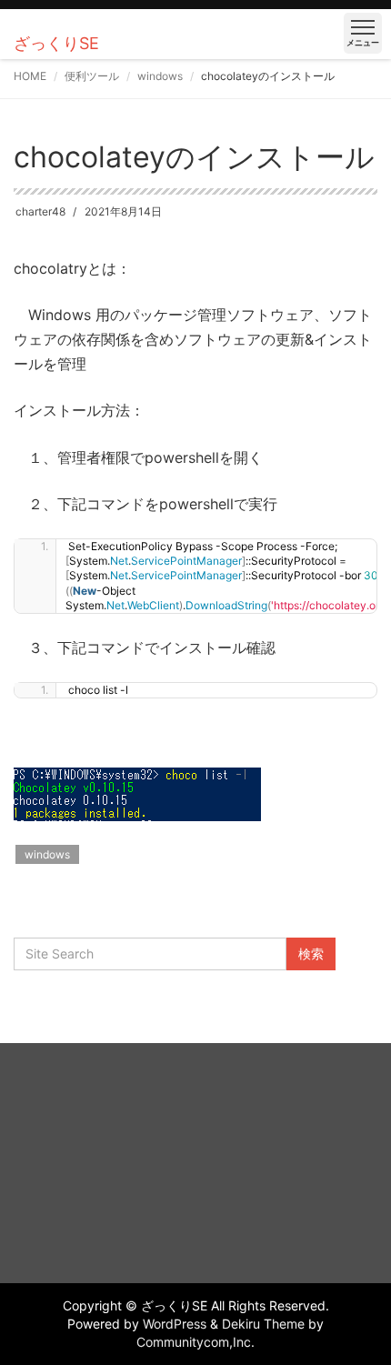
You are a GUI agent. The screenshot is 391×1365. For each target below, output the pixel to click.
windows (160, 76)
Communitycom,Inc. (195, 1342)
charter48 (40, 211)
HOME (30, 76)
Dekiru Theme (263, 1323)
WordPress (174, 1323)
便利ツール (92, 76)
